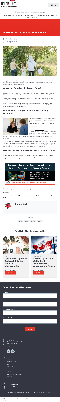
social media (15, 145)
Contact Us (9, 376)
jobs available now (23, 103)
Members (9, 369)
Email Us (9, 347)
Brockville (14, 106)
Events (8, 373)
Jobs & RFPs (10, 366)
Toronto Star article (43, 93)
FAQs (8, 363)
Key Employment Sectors (12, 361)
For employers (30, 217)
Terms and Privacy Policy (48, 392)
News (8, 364)
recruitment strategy (40, 130)
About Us (9, 371)
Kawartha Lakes (22, 106)
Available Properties (11, 359)
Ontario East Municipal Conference (14, 374)
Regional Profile (10, 358)
